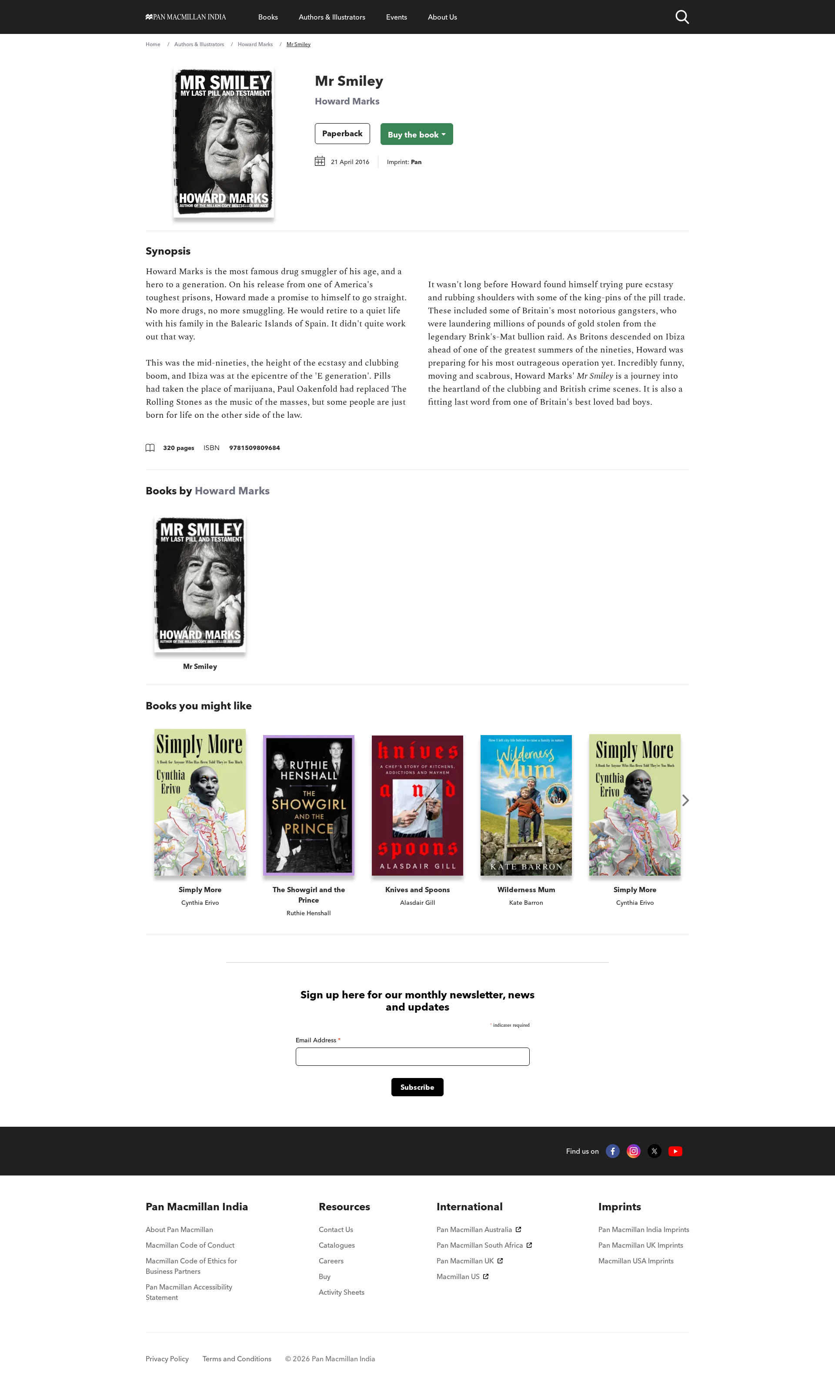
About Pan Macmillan (179, 1229)
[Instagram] (634, 1151)
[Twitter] (654, 1151)
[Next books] (685, 800)
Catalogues (337, 1245)
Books (268, 17)
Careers (331, 1260)
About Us (442, 17)
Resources (344, 1206)
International (470, 1206)
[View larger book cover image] (224, 141)
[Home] (186, 17)
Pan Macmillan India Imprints (643, 1229)
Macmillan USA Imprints (636, 1260)
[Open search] (682, 17)
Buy (325, 1276)
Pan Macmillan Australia (474, 1229)
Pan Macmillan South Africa (480, 1245)
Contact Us (336, 1229)
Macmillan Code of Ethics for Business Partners (191, 1266)
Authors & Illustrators (332, 17)
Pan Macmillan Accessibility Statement (189, 1292)
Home (153, 44)
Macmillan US (458, 1276)
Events (396, 17)
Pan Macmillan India (197, 1206)
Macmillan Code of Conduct (190, 1245)
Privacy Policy (167, 1358)
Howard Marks (255, 44)
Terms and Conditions (237, 1358)
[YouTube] (675, 1151)
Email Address (318, 1040)
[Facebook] (613, 1151)
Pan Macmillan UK (465, 1260)
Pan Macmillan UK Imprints (640, 1245)
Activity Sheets (341, 1292)
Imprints (619, 1206)
